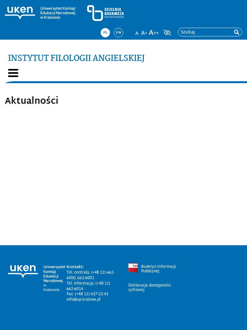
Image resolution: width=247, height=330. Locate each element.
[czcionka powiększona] (144, 30)
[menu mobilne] (13, 73)
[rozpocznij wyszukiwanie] (237, 32)
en (118, 32)
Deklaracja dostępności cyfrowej (149, 288)
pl (105, 32)
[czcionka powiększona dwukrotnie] (154, 30)
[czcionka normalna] (136, 30)
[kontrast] (166, 32)
